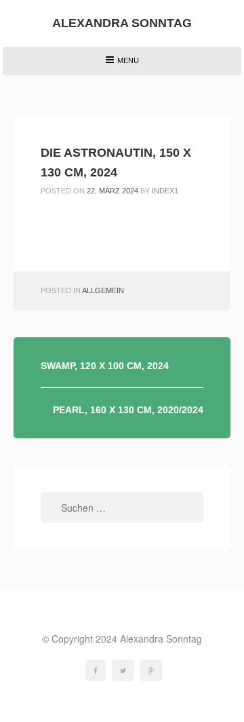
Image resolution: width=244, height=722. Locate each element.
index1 (165, 191)
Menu (122, 65)
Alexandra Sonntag (122, 23)
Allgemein (103, 290)
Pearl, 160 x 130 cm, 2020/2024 (128, 409)
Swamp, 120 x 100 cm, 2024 (105, 365)
